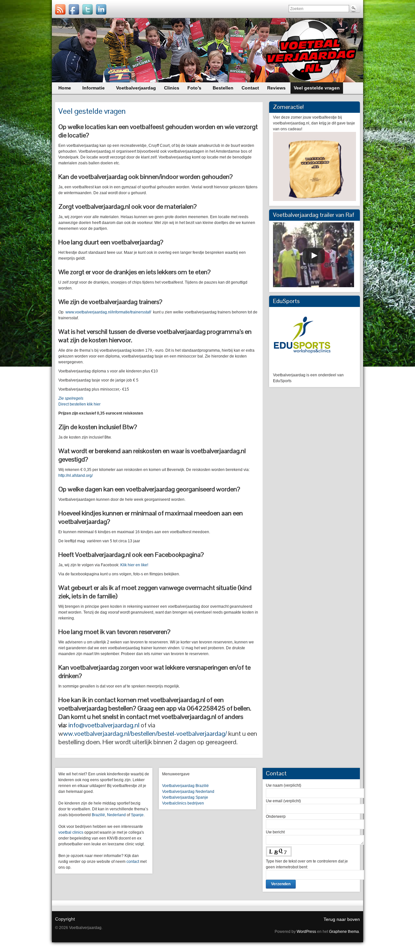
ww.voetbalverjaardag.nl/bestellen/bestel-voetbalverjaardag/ (145, 733)
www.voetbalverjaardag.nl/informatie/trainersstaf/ (108, 312)
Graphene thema (344, 931)
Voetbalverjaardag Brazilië (185, 785)
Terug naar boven (342, 919)
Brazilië (98, 815)
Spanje (137, 815)
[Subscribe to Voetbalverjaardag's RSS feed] (60, 9)
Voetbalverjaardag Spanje (185, 797)
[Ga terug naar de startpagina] (207, 50)
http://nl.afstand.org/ (75, 475)
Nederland (116, 815)
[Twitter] (87, 9)
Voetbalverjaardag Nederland (188, 791)
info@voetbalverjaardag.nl (103, 725)
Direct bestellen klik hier (79, 404)
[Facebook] (74, 9)
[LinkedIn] (101, 9)
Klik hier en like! (134, 565)
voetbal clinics (70, 832)
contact (132, 861)
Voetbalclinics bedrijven (183, 803)
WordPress (306, 931)
